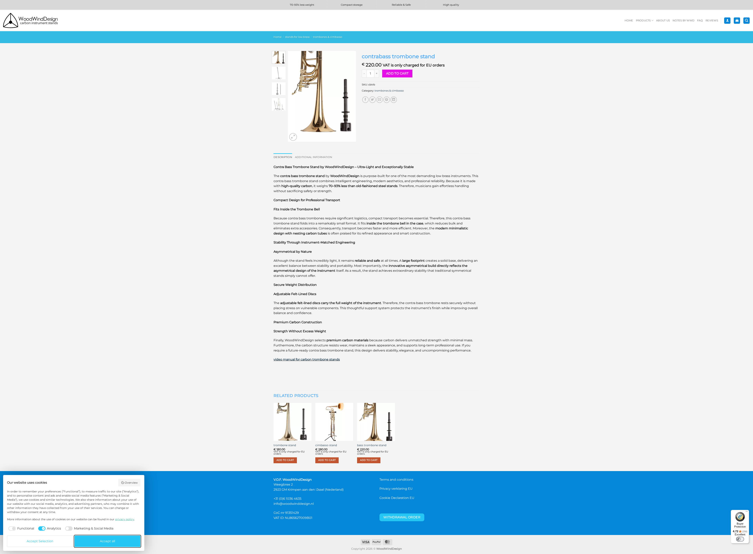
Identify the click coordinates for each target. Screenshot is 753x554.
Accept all (107, 541)
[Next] (349, 96)
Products (643, 20)
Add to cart (397, 73)
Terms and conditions (396, 479)
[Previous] (294, 96)
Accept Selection (40, 541)
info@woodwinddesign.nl (294, 504)
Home (629, 20)
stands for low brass (297, 36)
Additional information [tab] (313, 157)
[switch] (740, 539)
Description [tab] (283, 157)
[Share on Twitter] (372, 99)
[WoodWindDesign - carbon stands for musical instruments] (32, 20)
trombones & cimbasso (327, 36)
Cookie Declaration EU (396, 498)
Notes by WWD (683, 20)
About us (663, 20)
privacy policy (124, 519)
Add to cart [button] (285, 460)
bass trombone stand (371, 445)
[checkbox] (20, 528)
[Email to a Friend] (379, 99)
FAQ (700, 20)
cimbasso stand (326, 445)
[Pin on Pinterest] (386, 99)
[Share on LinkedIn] (393, 99)
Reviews (712, 20)
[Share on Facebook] (365, 99)
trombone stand (285, 445)
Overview (131, 482)
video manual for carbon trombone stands (307, 359)
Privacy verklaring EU (396, 488)
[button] (727, 20)
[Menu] (746, 512)
